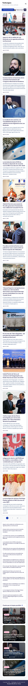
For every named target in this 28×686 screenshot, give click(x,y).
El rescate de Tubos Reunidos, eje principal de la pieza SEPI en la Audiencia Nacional (14, 335)
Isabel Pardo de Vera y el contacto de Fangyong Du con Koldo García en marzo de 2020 (13, 375)
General (7, 614)
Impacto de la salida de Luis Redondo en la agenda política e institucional (13, 39)
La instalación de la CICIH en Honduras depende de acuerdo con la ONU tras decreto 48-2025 (14, 163)
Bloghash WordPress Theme (14, 683)
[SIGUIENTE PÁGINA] (21, 518)
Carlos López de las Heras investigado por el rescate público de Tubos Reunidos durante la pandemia (14, 579)
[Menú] (25, 3)
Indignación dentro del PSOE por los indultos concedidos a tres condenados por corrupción (13, 460)
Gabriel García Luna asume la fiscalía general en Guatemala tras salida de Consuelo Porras (13, 205)
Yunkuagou (6, 3)
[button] (21, 518)
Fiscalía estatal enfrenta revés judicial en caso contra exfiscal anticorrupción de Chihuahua (13, 247)
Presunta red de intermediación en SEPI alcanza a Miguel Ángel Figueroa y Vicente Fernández (13, 596)
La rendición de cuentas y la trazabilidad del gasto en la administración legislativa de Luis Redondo (14, 537)
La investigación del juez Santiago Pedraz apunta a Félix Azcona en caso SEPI (14, 500)
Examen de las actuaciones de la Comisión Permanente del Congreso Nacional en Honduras (13, 79)
